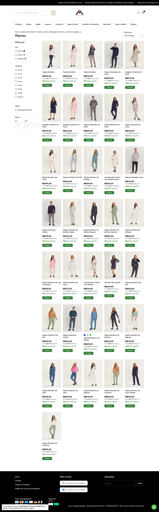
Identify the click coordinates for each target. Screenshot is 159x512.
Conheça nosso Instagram (75, 483)
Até (26, 121)
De (16, 121)
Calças (38, 24)
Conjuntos (59, 24)
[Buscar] (53, 12)
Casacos (48, 24)
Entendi (31, 508)
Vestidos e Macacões (90, 24)
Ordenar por (128, 32)
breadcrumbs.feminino (28, 32)
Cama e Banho (120, 24)
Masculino (107, 24)
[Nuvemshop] (77, 506)
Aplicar (37, 125)
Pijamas (133, 24)
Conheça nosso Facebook (75, 490)
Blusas (28, 24)
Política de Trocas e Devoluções (27, 489)
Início (17, 32)
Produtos (18, 24)
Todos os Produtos (22, 485)
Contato (18, 481)
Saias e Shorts (72, 24)
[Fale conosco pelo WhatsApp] (154, 507)
